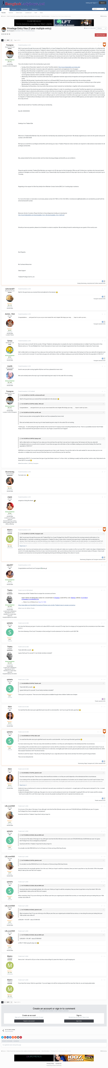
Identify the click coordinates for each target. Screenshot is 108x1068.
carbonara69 (9, 289)
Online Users (19, 12)
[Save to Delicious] (10, 1037)
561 (10, 357)
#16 (101, 732)
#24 (104, 956)
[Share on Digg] (7, 1037)
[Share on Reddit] (13, 1037)
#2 (104, 289)
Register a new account (29, 1021)
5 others (96, 283)
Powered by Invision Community (54, 1065)
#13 (104, 646)
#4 (104, 340)
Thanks (9, 590)
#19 (104, 831)
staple (10, 497)
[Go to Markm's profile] (10, 539)
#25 (104, 980)
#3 (104, 314)
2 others (96, 763)
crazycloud (89, 283)
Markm (9, 530)
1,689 (10, 382)
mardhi (9, 366)
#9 (101, 529)
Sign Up (103, 2)
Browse (5, 9)
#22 (104, 905)
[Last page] (11, 40)
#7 (104, 471)
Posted (24, 45)
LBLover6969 (10, 806)
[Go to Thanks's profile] (10, 599)
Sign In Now (79, 1021)
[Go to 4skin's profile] (10, 716)
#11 (104, 590)
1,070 (10, 546)
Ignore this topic (101, 35)
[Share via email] (18, 1037)
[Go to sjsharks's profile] (10, 632)
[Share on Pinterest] (21, 1037)
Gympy (78, 283)
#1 (101, 45)
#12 (104, 623)
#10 (104, 565)
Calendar (11, 12)
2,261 (10, 61)
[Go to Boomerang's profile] (10, 481)
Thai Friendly (24, 9)
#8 (104, 497)
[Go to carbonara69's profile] (10, 298)
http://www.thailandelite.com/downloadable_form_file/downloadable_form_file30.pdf (41, 215)
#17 (104, 769)
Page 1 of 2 (17, 40)
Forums (4, 12)
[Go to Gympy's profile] (10, 350)
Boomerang (83, 283)
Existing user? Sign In (91, 2)
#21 (104, 881)
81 (10, 639)
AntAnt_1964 (10, 314)
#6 (104, 391)
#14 (104, 679)
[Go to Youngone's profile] (3, 29)
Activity (14, 9)
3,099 (10, 606)
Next (8, 40)
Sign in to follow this (90, 28)
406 (10, 513)
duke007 (10, 565)
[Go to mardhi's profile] (10, 375)
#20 (104, 856)
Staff (36, 12)
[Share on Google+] (5, 1037)
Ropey (85, 763)
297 (10, 330)
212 (10, 723)
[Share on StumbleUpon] (15, 1037)
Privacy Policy (50, 1063)
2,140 (10, 305)
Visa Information (30, 30)
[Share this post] (98, 45)
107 (10, 581)
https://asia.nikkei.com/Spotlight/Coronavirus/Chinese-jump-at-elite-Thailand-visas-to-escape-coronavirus (46, 605)
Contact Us (58, 1063)
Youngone (11, 30)
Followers (99, 28)
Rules (41, 12)
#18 (104, 806)
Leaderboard (28, 12)
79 (10, 822)
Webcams (34, 9)
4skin (10, 707)
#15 (104, 706)
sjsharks (10, 623)
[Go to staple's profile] (10, 506)
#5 (104, 366)
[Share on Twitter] (2, 1037)
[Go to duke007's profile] (10, 574)
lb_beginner (88, 559)
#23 (104, 931)
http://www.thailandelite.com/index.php (69, 67)
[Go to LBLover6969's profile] (10, 815)
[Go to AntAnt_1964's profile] (10, 323)
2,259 (10, 488)
